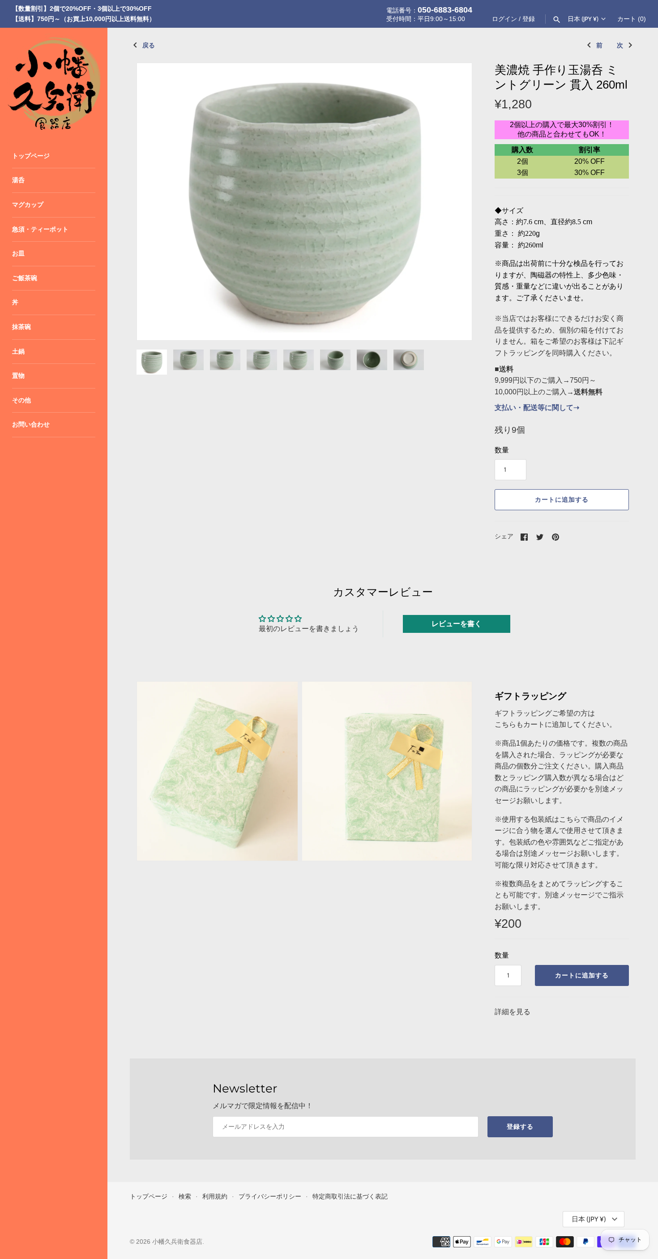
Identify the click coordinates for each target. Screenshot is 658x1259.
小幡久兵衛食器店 (177, 1241)
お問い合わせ (31, 424)
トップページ (31, 156)
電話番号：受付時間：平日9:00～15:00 (429, 13)
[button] (453, 202)
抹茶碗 (21, 327)
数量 (502, 450)
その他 (21, 400)
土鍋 (18, 351)
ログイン (504, 19)
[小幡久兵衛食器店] (53, 81)
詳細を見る (512, 1012)
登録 (528, 19)
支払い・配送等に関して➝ (537, 407)
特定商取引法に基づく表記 (350, 1196)
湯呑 (18, 180)
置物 (18, 375)
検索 (185, 1196)
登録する (520, 1126)
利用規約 (214, 1196)
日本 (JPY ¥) (583, 18)
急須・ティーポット (40, 229)
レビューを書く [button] (457, 623)
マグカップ (27, 204)
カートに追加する (562, 499)
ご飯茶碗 (24, 278)
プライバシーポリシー (270, 1196)
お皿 (18, 253)
